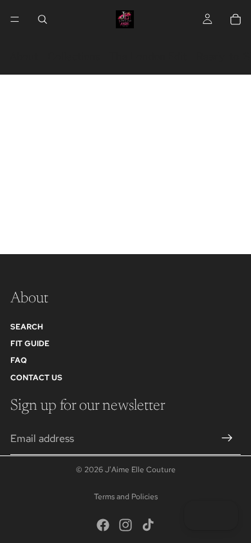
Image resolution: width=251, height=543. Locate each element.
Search (26, 327)
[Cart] (235, 19)
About (24, 56)
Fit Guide (30, 343)
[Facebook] (103, 525)
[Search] (42, 19)
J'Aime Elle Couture (140, 470)
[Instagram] (125, 525)
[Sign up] (227, 438)
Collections (74, 56)
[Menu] (15, 19)
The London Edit (148, 56)
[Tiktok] (148, 525)
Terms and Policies (126, 497)
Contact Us (36, 378)
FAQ (18, 360)
